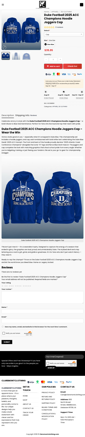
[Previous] (5, 30)
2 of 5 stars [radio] (6, 286)
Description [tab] (8, 115)
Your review (7, 289)
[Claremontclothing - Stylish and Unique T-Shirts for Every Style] (42, 5)
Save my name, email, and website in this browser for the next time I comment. (36, 327)
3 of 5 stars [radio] (11, 286)
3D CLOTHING (66, 12)
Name (4, 307)
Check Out (72, 66)
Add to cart (55, 66)
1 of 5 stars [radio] (2, 286)
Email (4, 317)
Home (46, 12)
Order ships (64, 98)
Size (46, 40)
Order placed (49, 98)
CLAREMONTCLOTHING (11, 388)
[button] (3, 4)
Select (47, 30)
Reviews (33, 115)
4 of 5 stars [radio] (18, 286)
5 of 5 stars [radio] (26, 286)
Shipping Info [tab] (22, 115)
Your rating (6, 283)
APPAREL (54, 12)
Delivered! (79, 98)
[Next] (37, 30)
